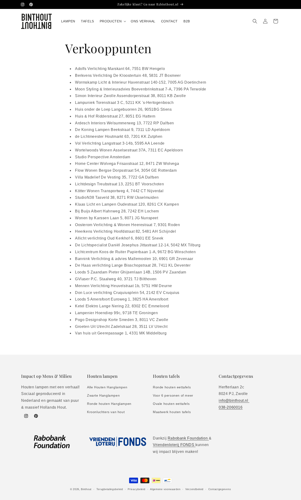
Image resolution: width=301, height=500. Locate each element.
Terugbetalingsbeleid (109, 489)
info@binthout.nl (234, 400)
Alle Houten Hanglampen (107, 387)
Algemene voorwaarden (165, 489)
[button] (112, 21)
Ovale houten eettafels (171, 404)
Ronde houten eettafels (172, 387)
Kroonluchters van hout (106, 412)
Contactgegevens (219, 489)
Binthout (86, 489)
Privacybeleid (136, 489)
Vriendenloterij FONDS (174, 445)
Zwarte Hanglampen (103, 395)
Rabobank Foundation (188, 438)
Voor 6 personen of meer (173, 395)
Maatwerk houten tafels (172, 412)
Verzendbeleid (194, 489)
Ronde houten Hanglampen (109, 404)
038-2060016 (231, 407)
